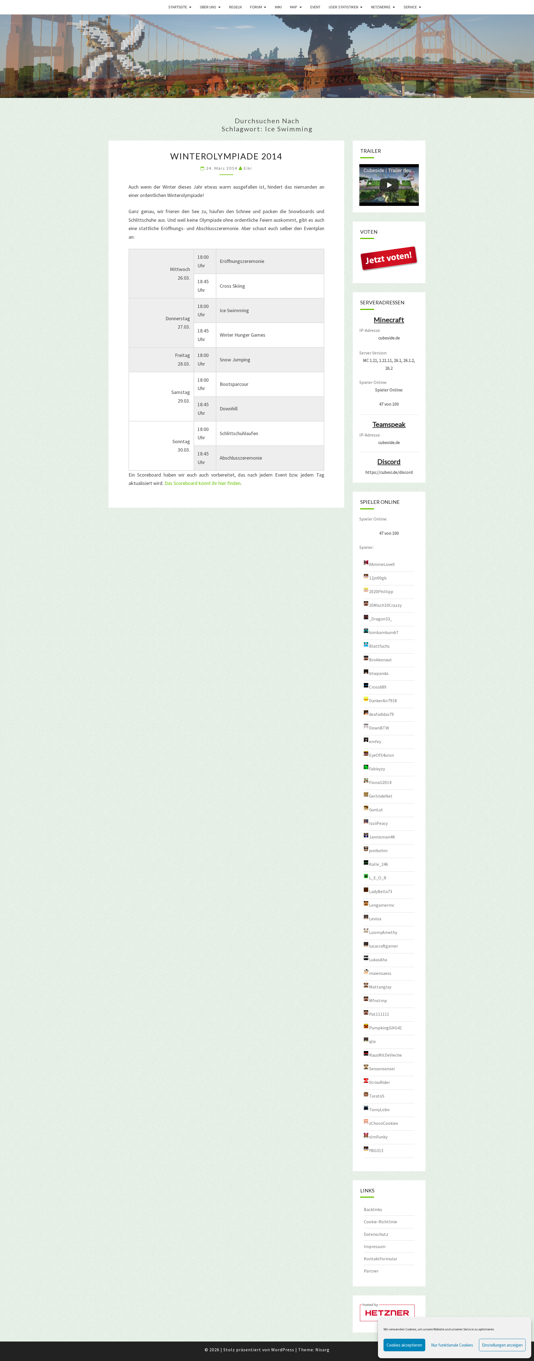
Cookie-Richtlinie (380, 1221)
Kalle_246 (378, 864)
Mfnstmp (378, 1000)
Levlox (375, 918)
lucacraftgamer (383, 945)
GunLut (376, 809)
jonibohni (378, 850)
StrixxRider (379, 1082)
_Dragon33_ (380, 618)
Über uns (208, 6)
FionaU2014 (380, 782)
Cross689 (377, 686)
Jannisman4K (382, 836)
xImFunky (378, 1136)
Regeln (235, 6)
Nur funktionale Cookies (452, 1345)
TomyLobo (379, 1109)
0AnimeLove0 (382, 564)
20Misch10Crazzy (385, 605)
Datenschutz (376, 1234)
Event (315, 6)
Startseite (177, 6)
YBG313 (376, 1150)
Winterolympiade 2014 (226, 156)
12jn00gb (378, 577)
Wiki (278, 6)
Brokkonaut (380, 659)
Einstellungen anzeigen (502, 1345)
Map (293, 6)
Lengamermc (381, 905)
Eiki (248, 168)
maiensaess (380, 973)
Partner (371, 1271)
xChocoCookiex (383, 1123)
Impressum (374, 1246)
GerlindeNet (380, 795)
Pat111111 (379, 1014)
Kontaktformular (380, 1258)
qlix (372, 1041)
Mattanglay (380, 986)
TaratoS (376, 1095)
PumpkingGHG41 (385, 1027)
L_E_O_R (377, 877)
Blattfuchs (379, 646)
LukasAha (378, 959)
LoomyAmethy (383, 932)
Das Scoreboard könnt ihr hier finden (203, 483)
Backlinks (373, 1209)
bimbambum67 (383, 632)
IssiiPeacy (378, 823)
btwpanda (378, 673)
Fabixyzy (377, 768)
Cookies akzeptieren (404, 1345)
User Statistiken (343, 6)
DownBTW (379, 727)
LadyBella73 (380, 891)
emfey (375, 741)
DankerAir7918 (383, 700)
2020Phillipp (381, 591)
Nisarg (322, 1349)
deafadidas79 (381, 714)
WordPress (282, 1349)
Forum (256, 6)
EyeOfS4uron (381, 755)
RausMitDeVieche (385, 1054)
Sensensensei (382, 1068)
